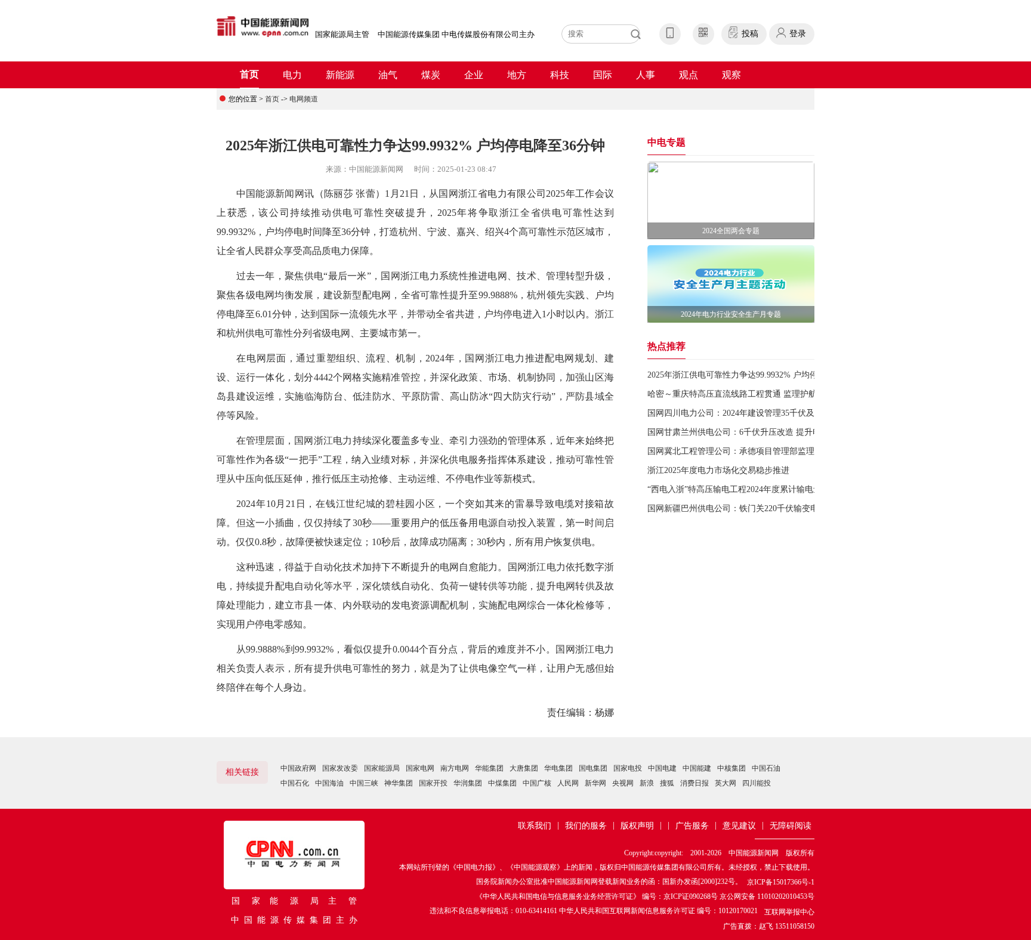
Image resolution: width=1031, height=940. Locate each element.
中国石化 (294, 783)
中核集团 (731, 768)
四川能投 (756, 783)
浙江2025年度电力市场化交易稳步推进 (718, 470)
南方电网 (454, 768)
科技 (559, 75)
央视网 (623, 783)
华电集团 (558, 768)
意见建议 (739, 825)
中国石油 (766, 768)
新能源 (340, 75)
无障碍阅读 (790, 825)
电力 (292, 75)
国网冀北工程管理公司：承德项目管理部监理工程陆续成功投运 (764, 451)
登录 (797, 33)
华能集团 (489, 768)
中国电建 (662, 768)
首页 (249, 74)
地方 (516, 75)
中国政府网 (298, 768)
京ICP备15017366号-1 (780, 882)
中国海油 (329, 783)
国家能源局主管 (342, 34)
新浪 (647, 783)
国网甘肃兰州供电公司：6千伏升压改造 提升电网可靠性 (750, 432)
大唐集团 (524, 768)
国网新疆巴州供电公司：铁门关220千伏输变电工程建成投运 (758, 508)
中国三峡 (364, 783)
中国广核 (537, 783)
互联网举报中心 (789, 912)
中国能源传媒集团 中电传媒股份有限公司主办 (456, 34)
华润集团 (467, 783)
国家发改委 (340, 768)
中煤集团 (502, 783)
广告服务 (692, 825)
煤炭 (430, 75)
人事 (645, 75)
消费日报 (694, 783)
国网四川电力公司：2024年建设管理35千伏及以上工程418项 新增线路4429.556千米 (800, 413)
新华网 (595, 783)
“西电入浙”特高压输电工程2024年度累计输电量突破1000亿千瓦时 (767, 489)
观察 (731, 75)
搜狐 (667, 783)
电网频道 (303, 99)
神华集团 (398, 783)
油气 (387, 75)
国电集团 (593, 768)
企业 (473, 75)
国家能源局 (382, 768)
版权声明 (637, 825)
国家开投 (433, 783)
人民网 (568, 783)
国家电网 (420, 768)
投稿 (750, 33)
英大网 (725, 783)
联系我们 (534, 825)
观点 (688, 75)
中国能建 (697, 768)
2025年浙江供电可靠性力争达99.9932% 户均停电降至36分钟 (757, 374)
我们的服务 (586, 825)
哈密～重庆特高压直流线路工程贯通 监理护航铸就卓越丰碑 (757, 393)
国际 (602, 75)
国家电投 (627, 768)
